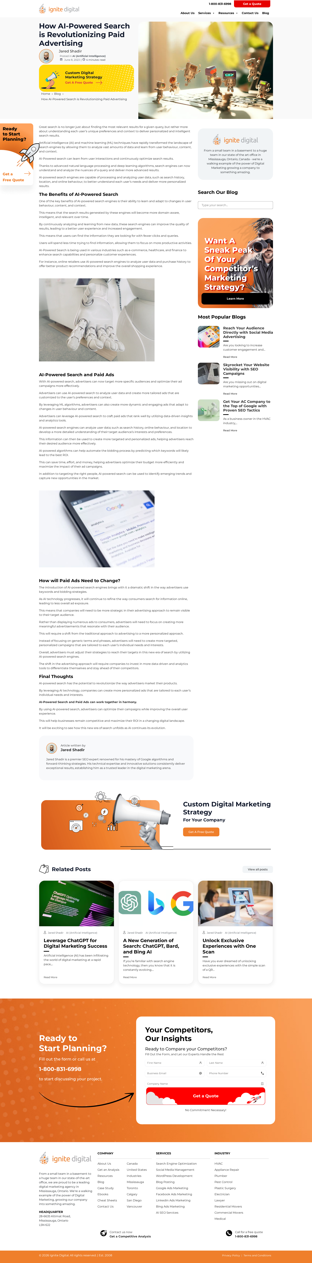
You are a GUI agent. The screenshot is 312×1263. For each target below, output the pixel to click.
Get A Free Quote (201, 832)
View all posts (258, 869)
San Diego (134, 1200)
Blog (265, 13)
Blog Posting (165, 1182)
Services (204, 13)
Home (45, 93)
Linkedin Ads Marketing (173, 1200)
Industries (134, 1176)
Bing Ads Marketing (170, 1206)
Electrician (222, 1194)
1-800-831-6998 (220, 4)
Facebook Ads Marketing (174, 1194)
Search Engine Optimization (176, 1163)
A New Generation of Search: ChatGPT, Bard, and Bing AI (151, 946)
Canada (132, 1163)
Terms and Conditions (257, 1255)
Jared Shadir (70, 51)
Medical (220, 1218)
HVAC (218, 1163)
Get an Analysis (108, 1169)
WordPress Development (174, 1176)
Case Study (106, 1188)
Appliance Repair (226, 1169)
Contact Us (250, 13)
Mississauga (135, 1182)
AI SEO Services (167, 1212)
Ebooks (103, 1194)
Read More (230, 357)
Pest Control (223, 1182)
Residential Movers (228, 1206)
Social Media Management (175, 1169)
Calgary (132, 1194)
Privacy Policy (231, 1255)
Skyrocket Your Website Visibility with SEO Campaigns (246, 369)
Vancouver (134, 1206)
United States (137, 1169)
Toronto (132, 1188)
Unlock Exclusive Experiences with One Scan (229, 946)
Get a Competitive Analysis (130, 1236)
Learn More (235, 298)
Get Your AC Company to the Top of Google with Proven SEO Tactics (246, 405)
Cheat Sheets (107, 1200)
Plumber (220, 1176)
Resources (226, 13)
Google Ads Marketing (172, 1188)
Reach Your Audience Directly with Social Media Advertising (248, 332)
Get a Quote (252, 4)
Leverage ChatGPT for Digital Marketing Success (75, 943)
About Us (188, 13)
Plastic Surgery (225, 1188)
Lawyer (219, 1200)
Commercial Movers (228, 1212)
